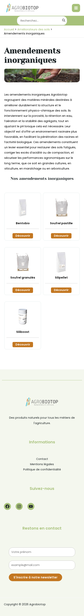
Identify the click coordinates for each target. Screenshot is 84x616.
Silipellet (61, 277)
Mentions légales (42, 464)
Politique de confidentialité (42, 469)
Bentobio (23, 223)
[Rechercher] (63, 21)
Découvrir (22, 236)
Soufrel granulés (22, 277)
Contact (42, 459)
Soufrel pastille (61, 223)
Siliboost (22, 332)
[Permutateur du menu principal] (76, 8)
